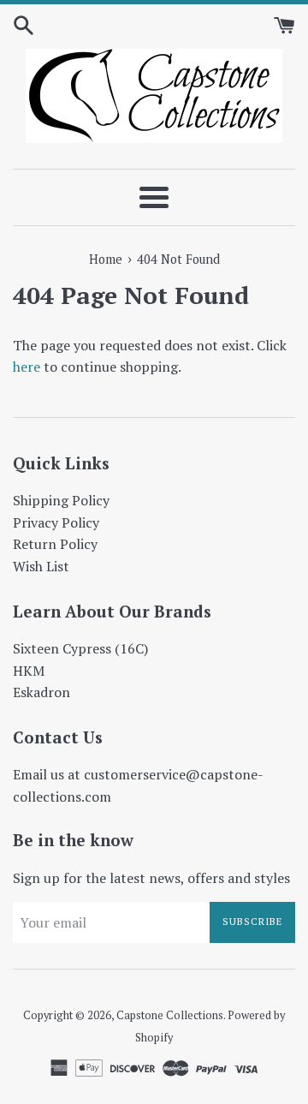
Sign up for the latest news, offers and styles (151, 877)
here (26, 366)
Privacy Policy (56, 522)
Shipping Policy (61, 500)
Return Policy (55, 543)
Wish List (41, 566)
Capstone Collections (169, 1015)
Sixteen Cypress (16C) (80, 648)
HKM (28, 670)
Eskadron (41, 692)
